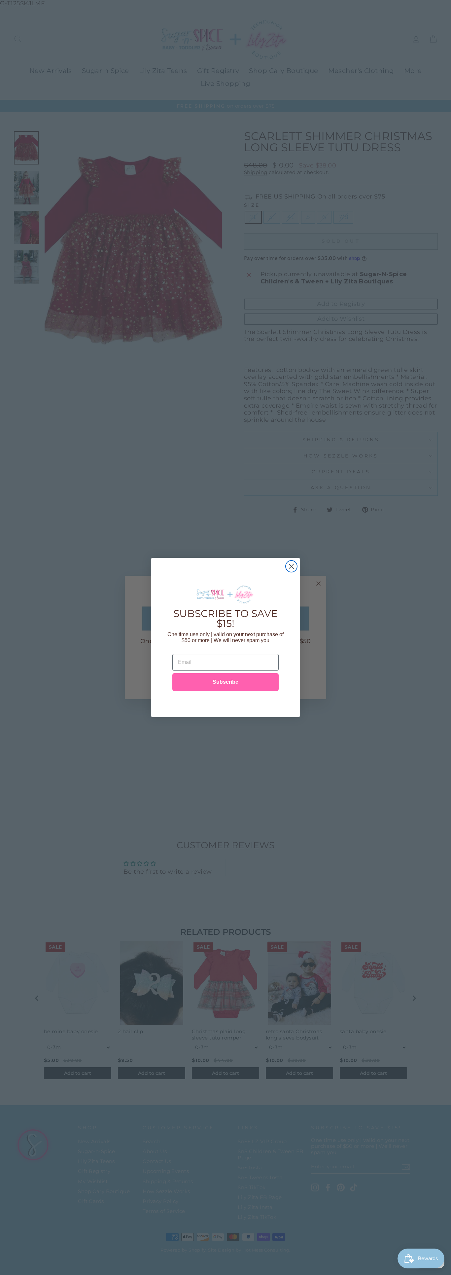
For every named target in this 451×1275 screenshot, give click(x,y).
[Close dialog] (291, 566)
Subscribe (225, 682)
